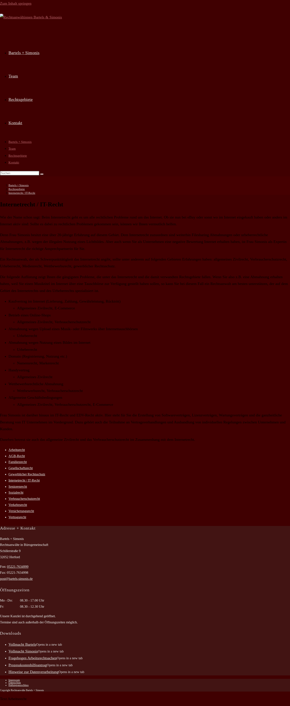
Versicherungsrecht (21, 511)
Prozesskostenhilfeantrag (27, 665)
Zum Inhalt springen (15, 3)
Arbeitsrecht (16, 450)
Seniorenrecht (17, 486)
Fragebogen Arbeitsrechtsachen (32, 658)
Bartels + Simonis (20, 142)
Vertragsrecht (17, 517)
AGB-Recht (16, 456)
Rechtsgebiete (17, 155)
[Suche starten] (41, 174)
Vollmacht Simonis (23, 651)
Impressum (14, 680)
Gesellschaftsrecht (20, 468)
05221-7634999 (12, 10)
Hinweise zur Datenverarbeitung (33, 672)
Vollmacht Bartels (22, 644)
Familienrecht (17, 462)
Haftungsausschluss (18, 685)
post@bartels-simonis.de (47, 10)
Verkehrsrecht (17, 505)
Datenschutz (14, 682)
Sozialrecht (15, 492)
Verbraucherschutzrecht (24, 498)
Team (12, 148)
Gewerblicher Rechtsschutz (26, 474)
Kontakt (13, 162)
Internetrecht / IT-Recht (21, 192)
